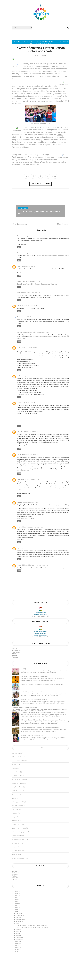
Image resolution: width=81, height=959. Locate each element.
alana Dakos (16, 772)
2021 (16, 897)
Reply (19, 247)
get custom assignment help (26, 332)
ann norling (15, 794)
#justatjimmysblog (17, 805)
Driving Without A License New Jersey (29, 392)
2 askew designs (17, 775)
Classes (14, 653)
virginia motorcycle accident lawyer (28, 444)
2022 (16, 895)
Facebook (15, 871)
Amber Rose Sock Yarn (19, 858)
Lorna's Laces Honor (47, 41)
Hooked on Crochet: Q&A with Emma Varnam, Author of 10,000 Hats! (42, 684)
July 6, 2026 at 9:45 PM (27, 548)
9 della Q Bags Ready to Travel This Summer (34, 692)
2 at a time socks (17, 824)
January (18, 939)
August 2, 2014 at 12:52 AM (29, 305)
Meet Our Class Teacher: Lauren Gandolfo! (34, 699)
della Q (14, 648)
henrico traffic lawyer (23, 361)
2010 (16, 947)
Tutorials (15, 657)
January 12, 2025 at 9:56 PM (31, 454)
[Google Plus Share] (40, 176)
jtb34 (19, 266)
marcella (20, 454)
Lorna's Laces (32, 41)
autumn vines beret (18, 850)
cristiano (20, 431)
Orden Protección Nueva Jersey (27, 390)
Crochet (14, 655)
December (19, 913)
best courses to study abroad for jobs (54, 568)
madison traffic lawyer (24, 446)
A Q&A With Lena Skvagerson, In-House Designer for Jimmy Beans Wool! (43, 712)
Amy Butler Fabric (17, 787)
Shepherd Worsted (37, 43)
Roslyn (19, 305)
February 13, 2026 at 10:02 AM (35, 527)
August (18, 921)
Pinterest (15, 874)
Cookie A (15, 813)
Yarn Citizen (16, 652)
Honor (25, 147)
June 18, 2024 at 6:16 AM (28, 403)
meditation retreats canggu (25, 518)
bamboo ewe (16, 854)
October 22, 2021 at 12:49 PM (40, 317)
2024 (16, 891)
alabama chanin (17, 843)
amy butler (15, 764)
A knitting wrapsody (18, 779)
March (18, 935)
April (17, 933)
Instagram (15, 873)
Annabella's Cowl (17, 790)
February (19, 937)
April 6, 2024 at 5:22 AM (28, 376)
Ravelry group (49, 132)
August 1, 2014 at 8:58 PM (33, 292)
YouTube (15, 877)
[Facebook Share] (33, 176)
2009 (16, 949)
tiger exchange (49, 556)
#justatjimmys (16, 753)
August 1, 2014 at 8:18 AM (32, 253)
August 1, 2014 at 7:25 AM (32, 236)
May (17, 931)
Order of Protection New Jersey (27, 413)
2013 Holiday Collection (19, 760)
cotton (14, 768)
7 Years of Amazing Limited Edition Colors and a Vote (39, 212)
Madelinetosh (16, 650)
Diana (19, 403)
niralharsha (20, 479)
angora (14, 817)
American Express (17, 835)
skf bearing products (23, 493)
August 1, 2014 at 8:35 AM (28, 266)
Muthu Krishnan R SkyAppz (25, 565)
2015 (16, 909)
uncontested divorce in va (25, 367)
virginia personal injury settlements (28, 365)
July (17, 923)
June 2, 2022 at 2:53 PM (42, 332)
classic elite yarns (17, 757)
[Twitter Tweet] (26, 176)
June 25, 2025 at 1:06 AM (32, 479)
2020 (16, 899)
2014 (16, 911)
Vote (47, 43)
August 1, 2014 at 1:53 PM (33, 281)
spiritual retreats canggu (24, 516)
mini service (20, 539)
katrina (19, 502)
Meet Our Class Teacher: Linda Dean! (32, 735)
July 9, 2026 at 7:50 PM (41, 565)
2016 (16, 907)
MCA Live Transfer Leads (25, 319)
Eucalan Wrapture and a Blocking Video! (25, 707)
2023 (16, 893)
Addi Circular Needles (18, 783)
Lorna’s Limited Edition (49, 71)
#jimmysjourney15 (18, 802)
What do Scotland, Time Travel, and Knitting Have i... (32, 925)
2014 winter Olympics (19, 828)
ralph (18, 347)
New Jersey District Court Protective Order (30, 394)
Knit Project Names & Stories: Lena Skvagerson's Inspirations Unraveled (43, 720)
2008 (16, 951)
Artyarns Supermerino (19, 839)
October (19, 917)
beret (14, 798)
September (19, 919)
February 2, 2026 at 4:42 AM (30, 502)
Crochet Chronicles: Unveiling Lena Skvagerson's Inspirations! (40, 727)
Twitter (14, 876)
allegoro (14, 847)
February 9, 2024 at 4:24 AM (29, 347)
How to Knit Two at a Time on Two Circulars (34, 676)
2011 (16, 945)
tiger (18, 548)
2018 (16, 903)
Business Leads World (24, 317)
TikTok (14, 879)
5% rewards (16, 809)
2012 (16, 943)
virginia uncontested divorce (26, 363)
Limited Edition (20, 41)
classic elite (15, 820)
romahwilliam (21, 527)
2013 (16, 941)
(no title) (23, 669)
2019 (16, 901)
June (17, 929)
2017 (16, 905)
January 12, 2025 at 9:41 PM (31, 431)
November (19, 915)
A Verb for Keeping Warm (20, 832)
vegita (19, 376)
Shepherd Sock (62, 41)
